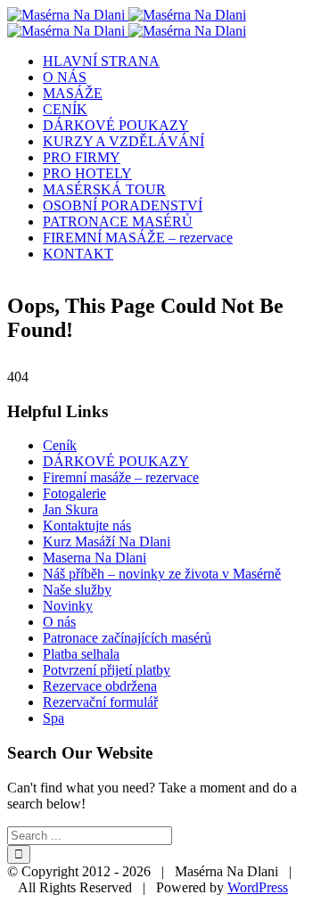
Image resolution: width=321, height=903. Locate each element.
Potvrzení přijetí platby (106, 669)
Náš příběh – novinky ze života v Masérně (162, 573)
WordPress (257, 887)
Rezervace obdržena (100, 686)
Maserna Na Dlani (94, 557)
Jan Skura (70, 509)
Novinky (68, 605)
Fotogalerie (74, 493)
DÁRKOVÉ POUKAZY (116, 461)
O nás (59, 621)
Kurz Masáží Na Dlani (106, 541)
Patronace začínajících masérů (127, 637)
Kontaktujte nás (87, 525)
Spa (53, 718)
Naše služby (77, 589)
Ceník (60, 445)
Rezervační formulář (100, 702)
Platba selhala (81, 653)
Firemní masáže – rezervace (121, 477)
